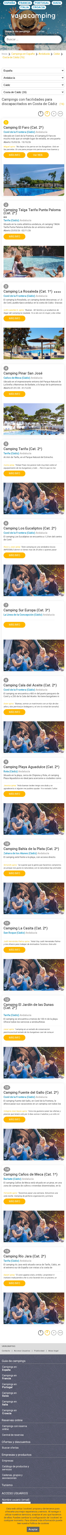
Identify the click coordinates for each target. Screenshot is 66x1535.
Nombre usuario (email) (15, 1499)
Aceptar (33, 1529)
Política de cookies (39, 1523)
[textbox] (33, 39)
